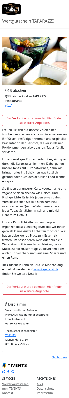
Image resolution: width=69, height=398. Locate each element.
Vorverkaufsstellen (15, 384)
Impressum (45, 393)
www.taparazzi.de (45, 269)
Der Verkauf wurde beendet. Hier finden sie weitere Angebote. (34, 120)
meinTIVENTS (11, 388)
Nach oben (59, 357)
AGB (40, 384)
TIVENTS (10, 335)
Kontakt (7, 393)
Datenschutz (45, 388)
